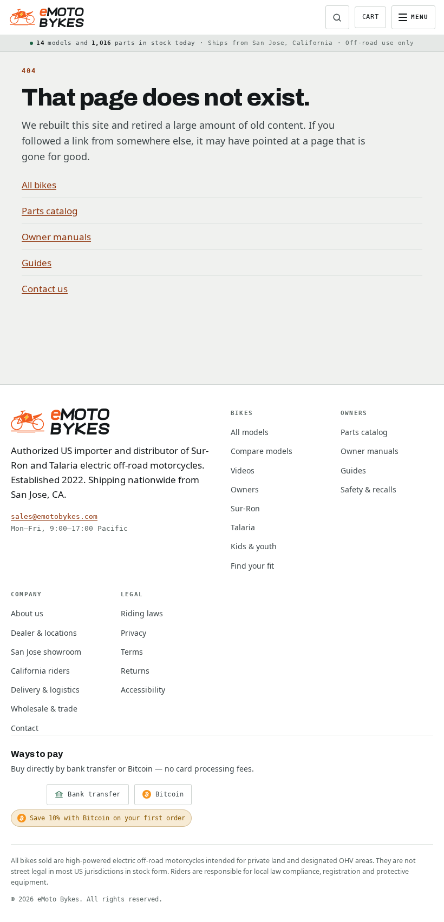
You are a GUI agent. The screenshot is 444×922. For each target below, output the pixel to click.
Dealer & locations (44, 633)
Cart (370, 17)
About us (27, 613)
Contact (24, 728)
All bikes (39, 185)
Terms (132, 652)
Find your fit (252, 566)
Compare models (261, 451)
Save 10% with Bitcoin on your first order (107, 818)
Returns (135, 671)
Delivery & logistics (45, 689)
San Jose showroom (46, 652)
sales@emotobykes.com (54, 516)
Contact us (45, 288)
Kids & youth (254, 546)
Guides (36, 262)
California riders (40, 671)
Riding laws (142, 613)
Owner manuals (56, 236)
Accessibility (143, 689)
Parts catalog (49, 211)
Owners (245, 489)
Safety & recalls (368, 489)
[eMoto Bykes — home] (47, 17)
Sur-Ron (245, 508)
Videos (242, 470)
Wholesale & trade (44, 708)
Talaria (243, 527)
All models (250, 432)
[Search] (337, 17)
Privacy (133, 633)
